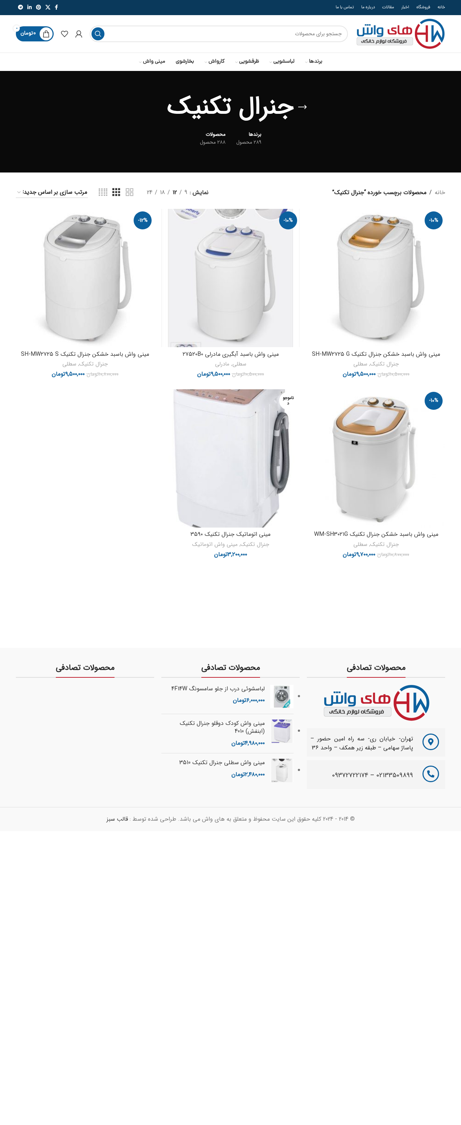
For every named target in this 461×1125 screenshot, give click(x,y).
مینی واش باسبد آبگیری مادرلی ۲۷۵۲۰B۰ (231, 354)
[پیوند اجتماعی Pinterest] (38, 8)
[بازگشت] (303, 107)
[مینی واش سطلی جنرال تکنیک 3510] (282, 770)
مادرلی (222, 364)
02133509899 (394, 775)
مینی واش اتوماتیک (215, 544)
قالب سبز (117, 819)
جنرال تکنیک (384, 364)
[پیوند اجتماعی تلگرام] (20, 8)
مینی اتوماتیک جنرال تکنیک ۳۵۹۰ (230, 534)
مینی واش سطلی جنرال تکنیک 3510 (222, 763)
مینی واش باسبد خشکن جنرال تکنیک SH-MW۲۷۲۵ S (85, 354)
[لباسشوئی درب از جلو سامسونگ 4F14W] (282, 696)
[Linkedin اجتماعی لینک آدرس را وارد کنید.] (29, 8)
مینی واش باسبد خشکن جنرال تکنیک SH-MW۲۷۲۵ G (376, 354)
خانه (440, 192)
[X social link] (48, 8)
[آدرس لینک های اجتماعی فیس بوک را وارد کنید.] (56, 8)
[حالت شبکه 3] (116, 192)
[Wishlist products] (64, 34)
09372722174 (350, 775)
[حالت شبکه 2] (130, 192)
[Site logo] (400, 33)
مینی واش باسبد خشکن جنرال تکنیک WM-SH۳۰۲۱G (376, 534)
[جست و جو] (97, 33)
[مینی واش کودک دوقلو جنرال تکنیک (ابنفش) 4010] (282, 734)
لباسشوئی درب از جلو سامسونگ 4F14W (218, 689)
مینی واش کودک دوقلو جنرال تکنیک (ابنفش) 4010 (222, 728)
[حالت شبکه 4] (103, 192)
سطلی (360, 364)
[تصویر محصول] (376, 278)
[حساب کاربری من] (79, 34)
